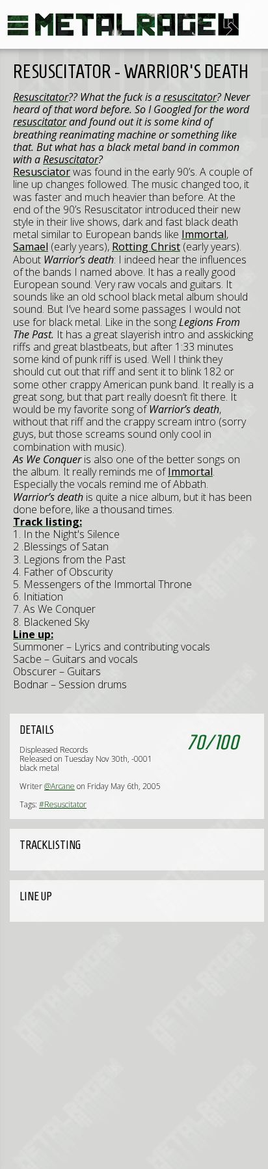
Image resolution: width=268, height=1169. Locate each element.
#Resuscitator (63, 804)
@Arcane (59, 786)
